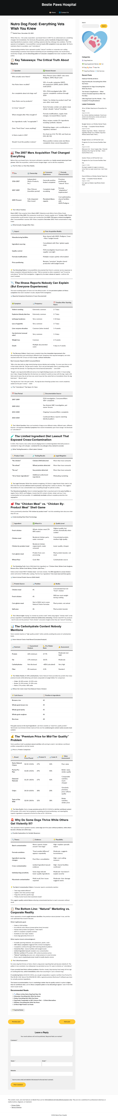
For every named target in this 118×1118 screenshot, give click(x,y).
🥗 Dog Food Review (17, 1010)
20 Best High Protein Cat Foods (23, 1004)
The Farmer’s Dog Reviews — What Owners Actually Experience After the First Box (93, 93)
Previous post (16, 1021)
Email (44, 1061)
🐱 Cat (101, 64)
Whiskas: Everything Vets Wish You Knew (27, 1002)
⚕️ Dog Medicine (87, 60)
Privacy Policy (15, 1105)
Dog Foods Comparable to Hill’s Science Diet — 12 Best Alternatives (35, 1000)
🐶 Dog (84, 67)
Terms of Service (16, 1107)
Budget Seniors (86, 124)
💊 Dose (89, 67)
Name (13, 1061)
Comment (14, 1040)
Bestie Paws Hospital (59, 4)
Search (84, 22)
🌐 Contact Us (64, 12)
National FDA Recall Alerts (90, 78)
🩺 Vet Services (99, 71)
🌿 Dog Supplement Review (90, 64)
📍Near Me (95, 67)
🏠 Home (52, 12)
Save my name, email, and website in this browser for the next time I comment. (32, 1079)
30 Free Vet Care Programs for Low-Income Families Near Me (94, 142)
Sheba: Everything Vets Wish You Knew (26, 998)
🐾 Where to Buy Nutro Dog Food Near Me (27, 994)
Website (13, 1070)
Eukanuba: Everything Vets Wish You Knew (27, 996)
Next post (67, 1021)
